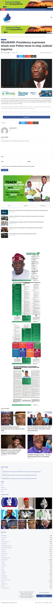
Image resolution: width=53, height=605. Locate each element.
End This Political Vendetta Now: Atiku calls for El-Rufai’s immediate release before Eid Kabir (39, 428)
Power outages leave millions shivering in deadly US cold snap (23, 233)
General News (8, 36)
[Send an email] (8, 52)
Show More (26, 117)
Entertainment (5, 553)
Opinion (3, 573)
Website (29, 161)
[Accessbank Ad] (26, 29)
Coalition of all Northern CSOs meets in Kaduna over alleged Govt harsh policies (26, 216)
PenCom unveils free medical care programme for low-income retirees (20, 9)
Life (2, 567)
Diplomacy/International (7, 547)
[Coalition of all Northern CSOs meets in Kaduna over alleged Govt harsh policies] (4, 218)
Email (2, 161)
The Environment (5, 587)
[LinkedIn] (23, 56)
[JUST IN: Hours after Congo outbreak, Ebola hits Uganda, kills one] (26, 514)
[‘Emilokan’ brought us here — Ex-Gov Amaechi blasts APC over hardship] (40, 444)
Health (3, 561)
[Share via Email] (32, 56)
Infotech (3, 563)
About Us (3, 487)
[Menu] (51, 17)
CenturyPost (5, 52)
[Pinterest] (26, 56)
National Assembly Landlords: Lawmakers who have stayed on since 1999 (13, 428)
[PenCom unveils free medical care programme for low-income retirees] (43, 503)
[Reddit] (29, 56)
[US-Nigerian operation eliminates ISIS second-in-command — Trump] (43, 524)
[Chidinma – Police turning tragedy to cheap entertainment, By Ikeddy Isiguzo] (4, 229)
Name (2, 156)
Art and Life (4, 537)
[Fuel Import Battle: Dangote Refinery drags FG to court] (9, 524)
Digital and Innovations (6, 545)
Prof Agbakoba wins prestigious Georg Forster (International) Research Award (26, 222)
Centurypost (4, 543)
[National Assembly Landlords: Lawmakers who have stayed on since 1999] (13, 418)
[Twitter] (21, 56)
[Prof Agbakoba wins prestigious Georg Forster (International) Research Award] (4, 223)
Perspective (4, 575)
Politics (3, 581)
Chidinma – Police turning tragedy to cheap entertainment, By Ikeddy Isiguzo (26, 227)
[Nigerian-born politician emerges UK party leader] (9, 514)
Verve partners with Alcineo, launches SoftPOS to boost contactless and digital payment (28, 210)
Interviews (4, 565)
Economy (4, 549)
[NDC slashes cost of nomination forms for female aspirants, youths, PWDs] (9, 502)
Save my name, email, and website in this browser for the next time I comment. (18, 166)
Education (4, 551)
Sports (3, 585)
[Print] (35, 56)
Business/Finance (5, 541)
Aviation (3, 539)
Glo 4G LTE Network (26, 174)
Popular (9, 205)
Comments (42, 205)
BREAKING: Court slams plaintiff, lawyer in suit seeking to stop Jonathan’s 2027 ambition (11, 452)
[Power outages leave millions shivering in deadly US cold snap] (4, 235)
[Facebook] (18, 56)
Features (3, 555)
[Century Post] (7, 17)
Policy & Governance (6, 579)
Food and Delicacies (6, 557)
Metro (3, 569)
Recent (25, 205)
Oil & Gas (3, 571)
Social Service (5, 583)
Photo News (4, 577)
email (2, 491)
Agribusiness (4, 535)
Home (3, 36)
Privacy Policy (4, 489)
